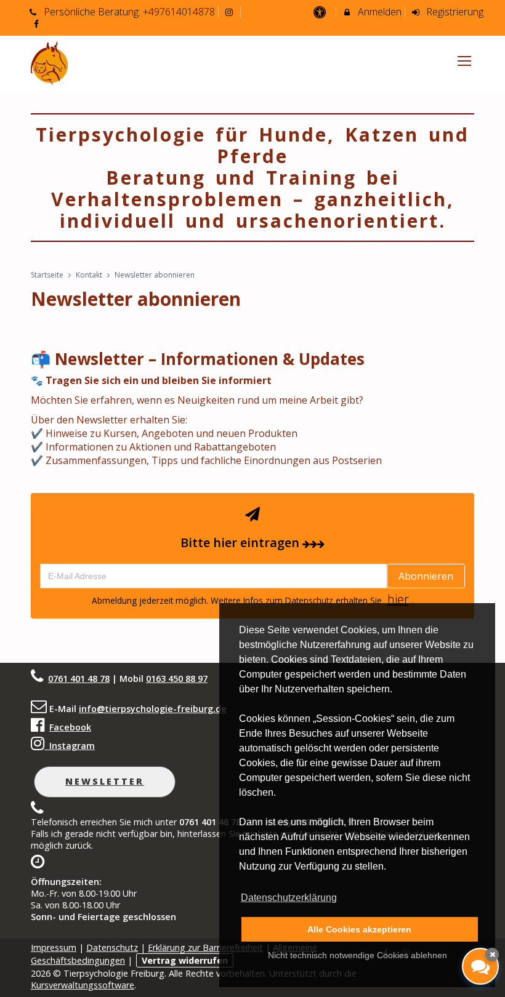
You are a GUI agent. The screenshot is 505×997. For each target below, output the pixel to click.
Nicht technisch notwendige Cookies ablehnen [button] (357, 955)
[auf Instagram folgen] (231, 11)
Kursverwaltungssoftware (82, 985)
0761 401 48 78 (79, 678)
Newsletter (104, 781)
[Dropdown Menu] (464, 61)
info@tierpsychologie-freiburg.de (153, 709)
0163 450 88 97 (177, 678)
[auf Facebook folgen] (37, 23)
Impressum (53, 947)
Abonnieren (425, 576)
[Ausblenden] (492, 954)
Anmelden (378, 11)
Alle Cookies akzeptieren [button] (359, 929)
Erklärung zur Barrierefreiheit (205, 947)
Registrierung (453, 11)
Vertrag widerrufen (185, 960)
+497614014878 (179, 11)
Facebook (70, 727)
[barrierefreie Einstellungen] (321, 11)
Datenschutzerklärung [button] (289, 897)
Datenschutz (112, 947)
